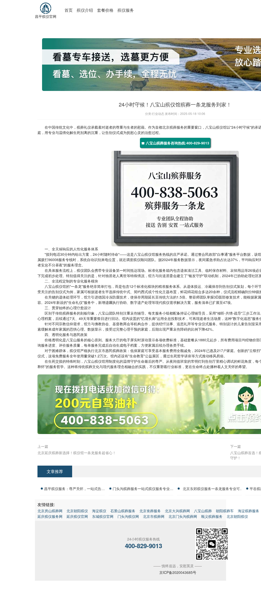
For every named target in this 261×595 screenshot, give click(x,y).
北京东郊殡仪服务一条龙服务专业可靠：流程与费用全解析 (211, 489)
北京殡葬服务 (173, 127)
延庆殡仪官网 (77, 516)
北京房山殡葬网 (49, 510)
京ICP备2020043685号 (177, 572)
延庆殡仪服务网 (49, 516)
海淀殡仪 (99, 510)
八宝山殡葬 (203, 510)
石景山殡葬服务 (122, 510)
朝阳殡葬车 (225, 510)
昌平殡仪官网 (45, 16)
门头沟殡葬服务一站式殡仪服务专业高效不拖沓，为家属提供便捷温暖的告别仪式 (143, 489)
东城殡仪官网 (102, 516)
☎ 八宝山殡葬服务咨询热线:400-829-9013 (175, 142)
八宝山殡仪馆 (216, 127)
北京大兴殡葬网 (177, 510)
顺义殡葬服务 (212, 516)
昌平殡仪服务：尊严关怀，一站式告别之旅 (74, 489)
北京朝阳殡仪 (77, 510)
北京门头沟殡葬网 (182, 516)
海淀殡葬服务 (248, 510)
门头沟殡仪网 (128, 516)
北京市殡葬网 (153, 516)
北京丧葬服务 (150, 510)
